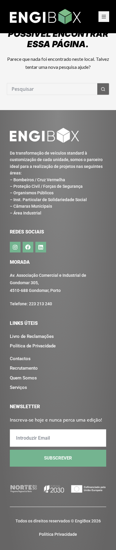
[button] (103, 16)
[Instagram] (15, 247)
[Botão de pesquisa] (103, 89)
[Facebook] (28, 247)
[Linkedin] (40, 247)
